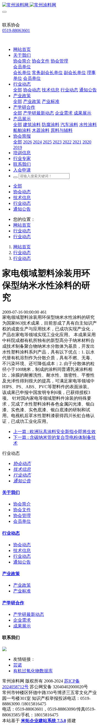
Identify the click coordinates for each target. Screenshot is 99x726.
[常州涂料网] (49, 5)
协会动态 (22, 191)
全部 (17, 90)
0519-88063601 (16, 30)
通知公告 (22, 209)
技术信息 (22, 197)
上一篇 (54, 431)
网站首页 (22, 49)
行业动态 (22, 203)
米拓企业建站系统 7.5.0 (43, 720)
